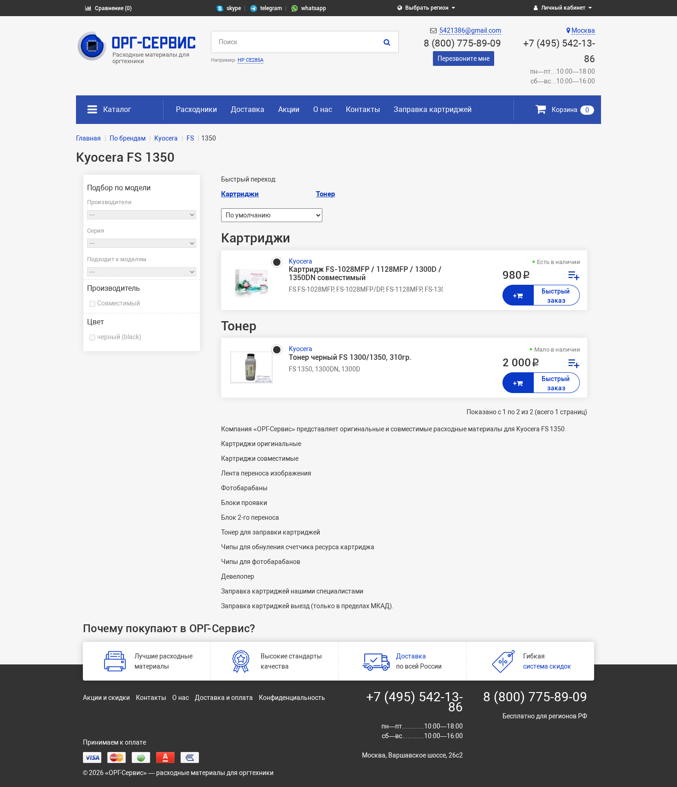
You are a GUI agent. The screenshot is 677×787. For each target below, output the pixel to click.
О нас (322, 109)
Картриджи (240, 194)
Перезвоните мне (464, 58)
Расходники (196, 109)
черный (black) (119, 337)
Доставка (247, 109)
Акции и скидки (106, 697)
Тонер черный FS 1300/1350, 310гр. (350, 357)
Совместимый (118, 303)
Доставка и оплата (224, 697)
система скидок (547, 666)
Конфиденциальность (292, 697)
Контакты (363, 109)
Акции (288, 109)
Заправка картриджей (433, 109)
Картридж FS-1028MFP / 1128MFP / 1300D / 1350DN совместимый (365, 273)
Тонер (325, 194)
